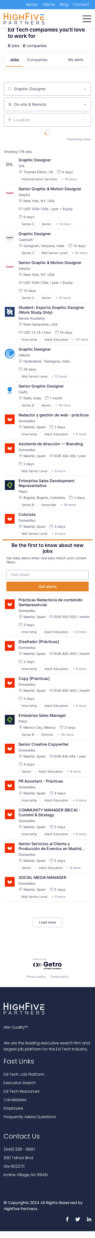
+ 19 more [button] (69, 179)
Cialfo (23, 392)
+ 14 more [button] (63, 224)
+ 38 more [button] (68, 505)
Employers (13, 1108)
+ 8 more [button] (79, 434)
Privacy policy (36, 976)
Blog (64, 4)
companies (37, 59)
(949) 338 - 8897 (19, 1149)
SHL (22, 166)
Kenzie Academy (32, 318)
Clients (48, 4)
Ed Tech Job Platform (24, 1074)
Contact (81, 4)
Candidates (15, 1100)
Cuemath (26, 240)
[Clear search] (84, 88)
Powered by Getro (78, 139)
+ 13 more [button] (59, 376)
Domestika (27, 421)
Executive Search (20, 1083)
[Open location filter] (84, 120)
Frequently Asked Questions (30, 1117)
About (32, 4)
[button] (87, 18)
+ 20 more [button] (79, 253)
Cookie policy (59, 976)
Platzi (23, 491)
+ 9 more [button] (59, 471)
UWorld (24, 355)
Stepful (24, 195)
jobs (14, 59)
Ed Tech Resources (21, 1091)
